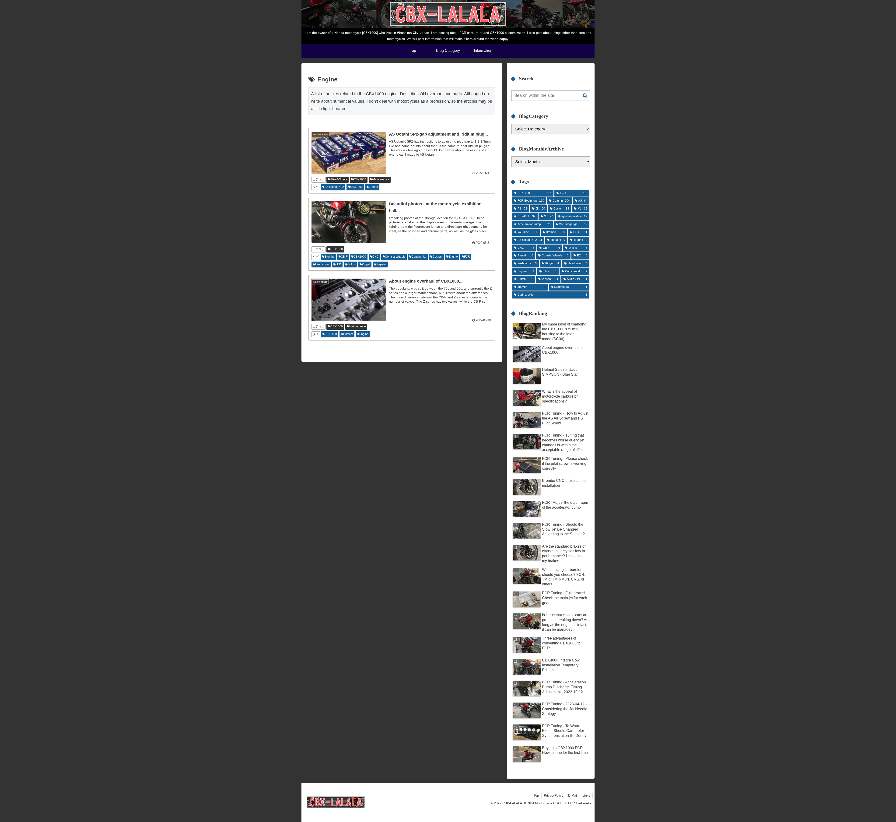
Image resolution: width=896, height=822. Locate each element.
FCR (467, 256)
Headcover (322, 264)
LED (338, 264)
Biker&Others (338, 179)
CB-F (344, 256)
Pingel (366, 264)
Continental (419, 256)
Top (536, 795)
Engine (373, 187)
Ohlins (351, 264)
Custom (437, 256)
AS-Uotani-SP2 (334, 187)
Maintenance (381, 179)
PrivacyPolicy (553, 795)
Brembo (330, 256)
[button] (585, 95)
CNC (375, 256)
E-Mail (573, 795)
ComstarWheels (395, 256)
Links (586, 795)
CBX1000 (360, 179)
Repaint (381, 264)
